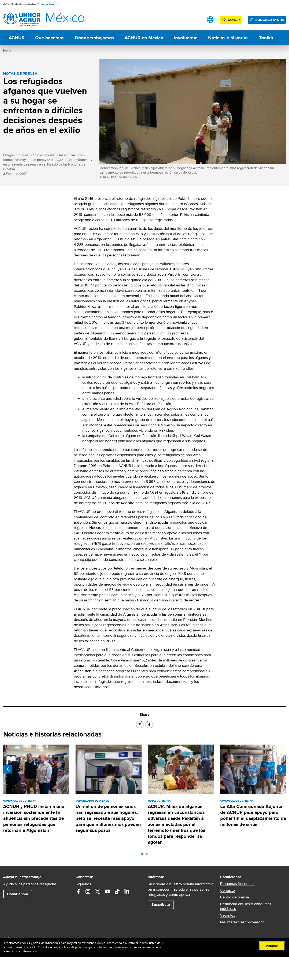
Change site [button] (45, 4)
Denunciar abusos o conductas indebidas (245, 906)
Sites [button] (210, 19)
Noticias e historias (228, 37)
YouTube (107, 891)
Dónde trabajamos (94, 37)
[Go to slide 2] (148, 855)
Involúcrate (186, 37)
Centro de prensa (234, 897)
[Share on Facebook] (149, 724)
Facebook (78, 891)
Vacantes (227, 915)
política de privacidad (74, 947)
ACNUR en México (144, 37)
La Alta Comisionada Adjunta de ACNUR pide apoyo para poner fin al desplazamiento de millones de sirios (253, 815)
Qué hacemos (49, 37)
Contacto (227, 890)
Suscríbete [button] (160, 904)
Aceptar (272, 945)
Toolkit (266, 37)
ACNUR (17, 37)
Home (7, 50)
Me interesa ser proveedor (242, 922)
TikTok (117, 891)
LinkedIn (127, 891)
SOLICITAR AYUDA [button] (269, 19)
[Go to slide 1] (143, 855)
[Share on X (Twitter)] (139, 724)
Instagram (88, 891)
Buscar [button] (196, 19)
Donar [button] (234, 19)
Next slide (281, 769)
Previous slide (7, 769)
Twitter (97, 891)
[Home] (32, 20)
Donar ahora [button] (17, 894)
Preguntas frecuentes (237, 883)
